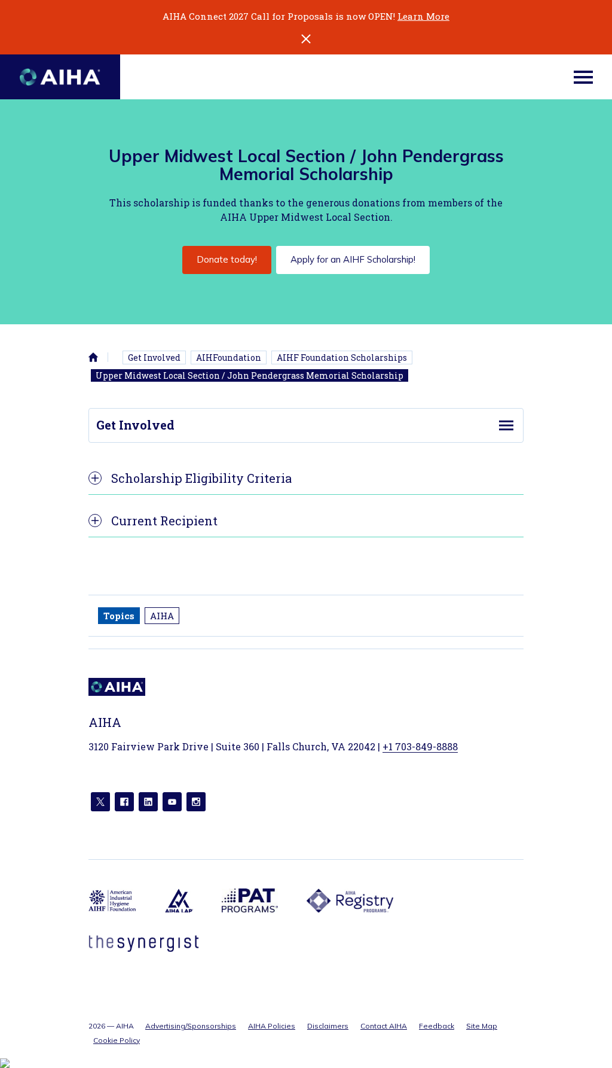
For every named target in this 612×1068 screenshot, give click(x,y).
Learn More (423, 16)
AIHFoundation (228, 357)
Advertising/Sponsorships (190, 1025)
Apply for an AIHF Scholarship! (352, 259)
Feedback (436, 1025)
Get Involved (154, 357)
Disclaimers (327, 1025)
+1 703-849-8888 (420, 746)
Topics (118, 616)
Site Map (481, 1025)
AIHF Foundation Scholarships (342, 357)
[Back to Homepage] (60, 76)
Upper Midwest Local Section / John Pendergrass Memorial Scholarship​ (249, 375)
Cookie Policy (116, 1040)
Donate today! (227, 259)
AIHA (162, 616)
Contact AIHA (383, 1025)
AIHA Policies (271, 1025)
